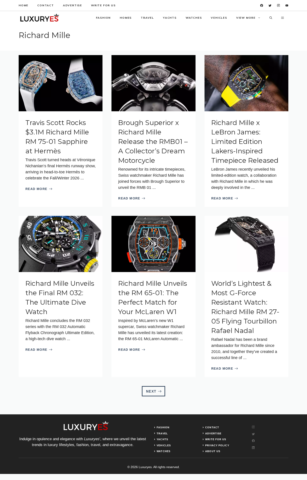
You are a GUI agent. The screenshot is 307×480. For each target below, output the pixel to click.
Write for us (103, 5)
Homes (126, 17)
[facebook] (261, 5)
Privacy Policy (217, 445)
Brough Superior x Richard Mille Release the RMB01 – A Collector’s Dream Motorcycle (153, 141)
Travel (147, 17)
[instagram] (278, 5)
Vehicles (219, 17)
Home (23, 5)
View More (246, 17)
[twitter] (270, 5)
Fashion (103, 17)
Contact (45, 5)
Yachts (170, 17)
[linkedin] (286, 5)
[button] (271, 18)
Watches (194, 17)
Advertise (72, 5)
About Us (212, 451)
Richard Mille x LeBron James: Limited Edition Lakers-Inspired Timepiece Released (244, 141)
